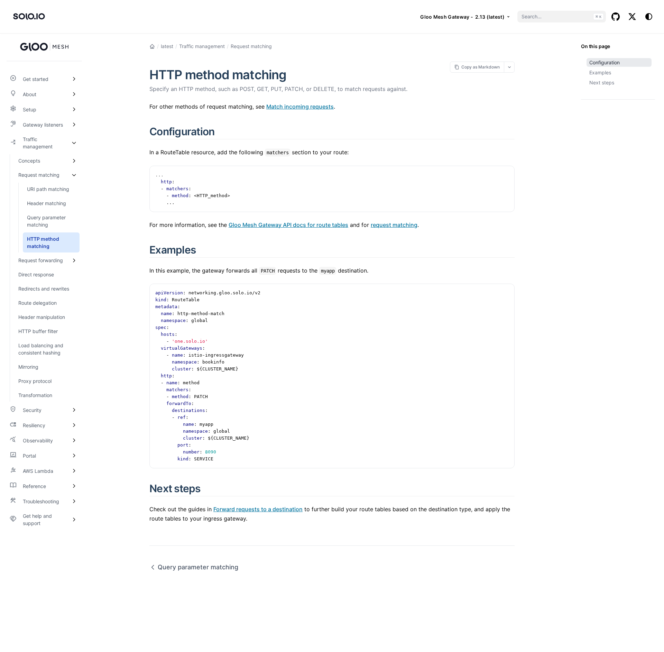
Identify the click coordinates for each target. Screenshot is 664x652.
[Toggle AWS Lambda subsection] (74, 471)
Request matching (251, 46)
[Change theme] (649, 17)
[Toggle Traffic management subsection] (74, 143)
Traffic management (202, 46)
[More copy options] (509, 67)
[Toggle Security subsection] (74, 410)
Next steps (601, 82)
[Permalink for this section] (222, 131)
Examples (600, 72)
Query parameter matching (198, 567)
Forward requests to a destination (258, 509)
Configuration (604, 62)
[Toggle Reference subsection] (74, 486)
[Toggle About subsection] (74, 94)
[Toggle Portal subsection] (74, 455)
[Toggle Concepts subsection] (74, 160)
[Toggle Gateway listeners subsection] (74, 124)
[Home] (152, 46)
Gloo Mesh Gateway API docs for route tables (288, 224)
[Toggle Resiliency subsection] (74, 425)
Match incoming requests (300, 106)
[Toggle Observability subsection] (74, 440)
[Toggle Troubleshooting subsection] (74, 501)
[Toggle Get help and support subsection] (74, 519)
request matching (394, 224)
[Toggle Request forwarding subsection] (74, 260)
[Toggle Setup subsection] (74, 109)
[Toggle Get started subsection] (74, 79)
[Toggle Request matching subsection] (74, 174)
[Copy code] (505, 174)
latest (167, 46)
